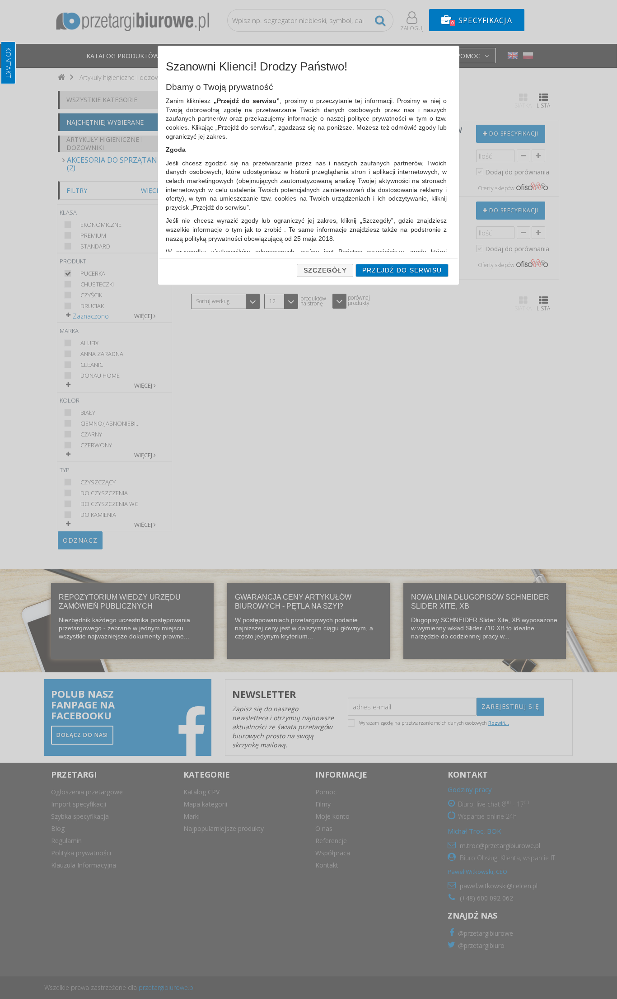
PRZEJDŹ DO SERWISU (402, 270)
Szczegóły (325, 270)
